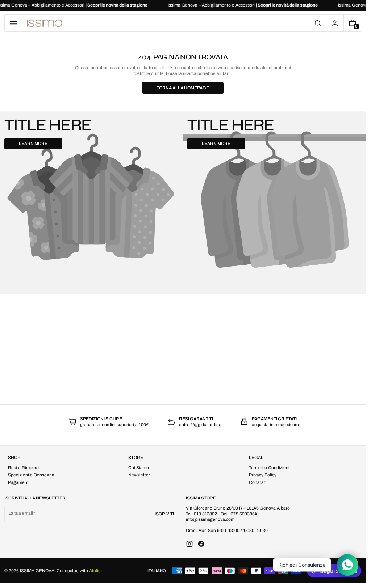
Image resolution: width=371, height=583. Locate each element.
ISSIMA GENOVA (37, 570)
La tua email (21, 513)
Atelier (95, 570)
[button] (13, 23)
